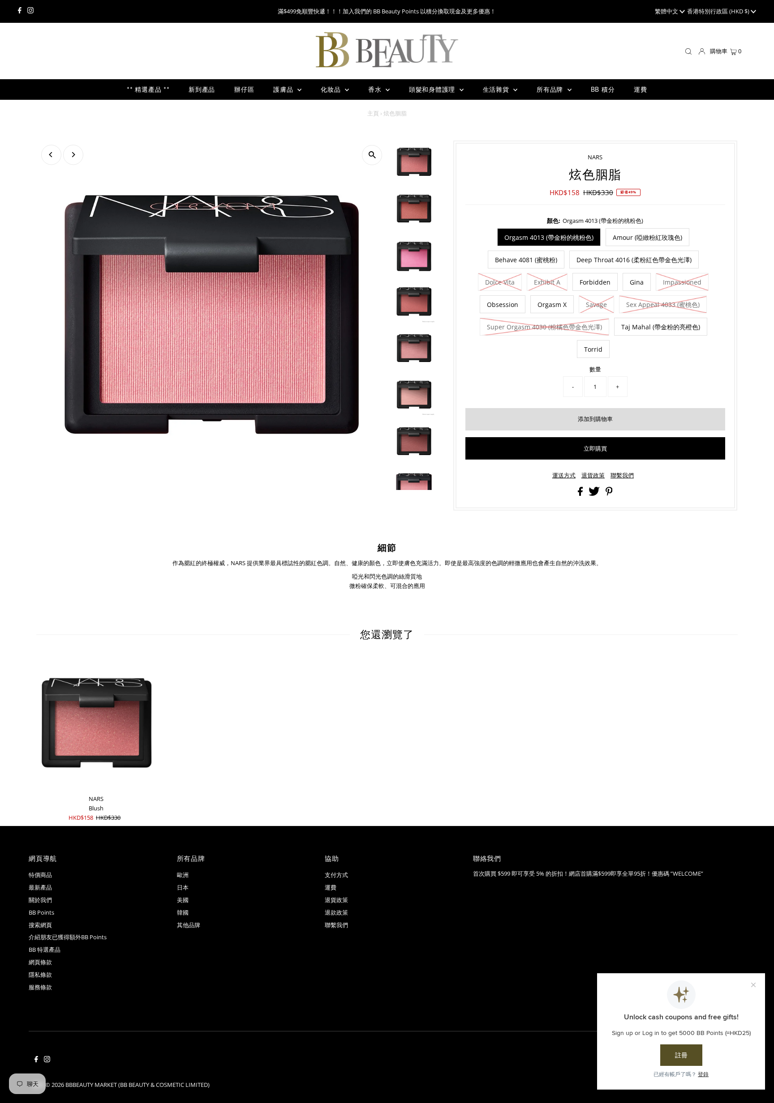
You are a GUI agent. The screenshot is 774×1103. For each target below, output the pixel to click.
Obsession (502, 304)
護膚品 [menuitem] (284, 89)
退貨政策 (593, 475)
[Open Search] (688, 51)
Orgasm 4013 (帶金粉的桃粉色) (548, 237)
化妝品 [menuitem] (332, 89)
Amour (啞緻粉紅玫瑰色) (647, 237)
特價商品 (40, 875)
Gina (637, 282)
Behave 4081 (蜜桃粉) (526, 260)
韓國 (183, 912)
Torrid (593, 349)
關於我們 (40, 900)
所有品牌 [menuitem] (551, 89)
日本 (183, 887)
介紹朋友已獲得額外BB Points (68, 937)
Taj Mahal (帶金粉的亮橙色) (660, 327)
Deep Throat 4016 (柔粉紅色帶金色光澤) (634, 260)
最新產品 (40, 887)
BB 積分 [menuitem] (603, 89)
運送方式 (564, 475)
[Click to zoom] (372, 155)
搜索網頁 (40, 925)
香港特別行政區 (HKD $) (719, 11)
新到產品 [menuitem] (202, 89)
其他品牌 (188, 925)
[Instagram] (30, 11)
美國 (183, 900)
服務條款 (40, 987)
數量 (595, 369)
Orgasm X (552, 304)
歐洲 (183, 875)
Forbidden (595, 282)
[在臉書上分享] (581, 494)
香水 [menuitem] (375, 89)
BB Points (41, 912)
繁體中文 (667, 11)
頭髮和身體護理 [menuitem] (433, 89)
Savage (596, 304)
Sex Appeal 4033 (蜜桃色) (663, 304)
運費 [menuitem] (640, 89)
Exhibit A (547, 282)
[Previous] (51, 155)
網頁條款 (40, 962)
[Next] (73, 155)
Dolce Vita (500, 282)
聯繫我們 (622, 475)
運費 (330, 887)
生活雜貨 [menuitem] (497, 89)
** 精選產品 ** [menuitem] (148, 89)
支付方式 (336, 875)
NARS (595, 157)
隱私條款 (40, 975)
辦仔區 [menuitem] (244, 89)
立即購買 (595, 448)
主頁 (373, 113)
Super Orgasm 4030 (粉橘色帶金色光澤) (544, 327)
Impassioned (682, 282)
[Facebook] (20, 11)
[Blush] (96, 723)
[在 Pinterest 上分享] (609, 494)
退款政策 (336, 912)
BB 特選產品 (44, 949)
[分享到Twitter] (595, 494)
